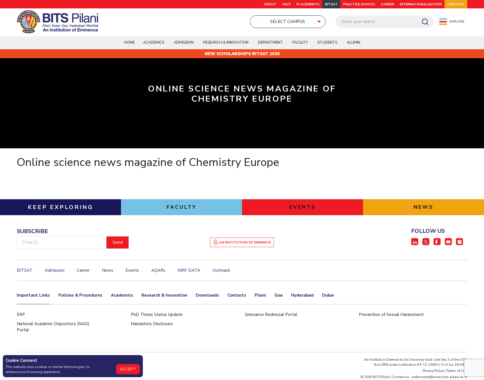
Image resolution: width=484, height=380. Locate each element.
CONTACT (455, 4)
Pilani (260, 295)
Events (132, 270)
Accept (128, 369)
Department (270, 42)
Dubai (328, 295)
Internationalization (421, 4)
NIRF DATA (189, 270)
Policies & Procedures (80, 295)
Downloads (207, 295)
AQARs (158, 270)
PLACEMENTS (307, 4)
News (107, 270)
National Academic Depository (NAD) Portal (53, 327)
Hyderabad (302, 295)
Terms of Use (456, 371)
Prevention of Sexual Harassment (391, 314)
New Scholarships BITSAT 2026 (242, 54)
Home (129, 42)
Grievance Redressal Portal (271, 314)
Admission (184, 42)
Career (387, 4)
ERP (21, 314)
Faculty (300, 42)
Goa (278, 295)
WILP (286, 4)
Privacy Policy (433, 371)
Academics (122, 295)
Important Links (33, 295)
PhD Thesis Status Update (157, 314)
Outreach (221, 270)
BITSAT (331, 4)
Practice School (359, 4)
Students (327, 42)
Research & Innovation (164, 295)
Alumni (353, 42)
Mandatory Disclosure (152, 324)
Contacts (236, 295)
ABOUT (270, 4)
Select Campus (287, 21)
